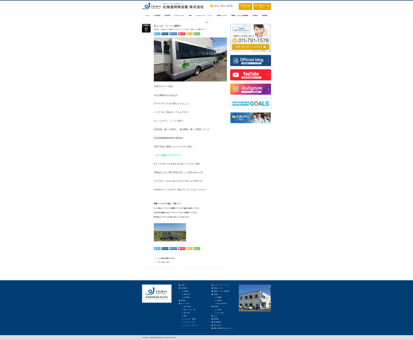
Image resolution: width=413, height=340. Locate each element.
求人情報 (219, 309)
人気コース (193, 29)
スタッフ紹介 (220, 312)
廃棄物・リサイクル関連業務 (239, 15)
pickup (163, 29)
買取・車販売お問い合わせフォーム (223, 328)
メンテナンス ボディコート (191, 325)
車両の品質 (187, 294)
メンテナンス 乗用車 (190, 319)
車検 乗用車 (187, 306)
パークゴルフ (185, 29)
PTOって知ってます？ (164, 262)
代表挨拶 (219, 300)
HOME (182, 285)
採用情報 (264, 15)
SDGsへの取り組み (222, 303)
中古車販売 (157, 15)
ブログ (206, 22)
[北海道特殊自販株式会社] (173, 8)
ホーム (148, 15)
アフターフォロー (179, 15)
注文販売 (186, 291)
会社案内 (255, 15)
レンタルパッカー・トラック (204, 15)
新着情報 (216, 319)
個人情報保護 (217, 322)
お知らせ (156, 29)
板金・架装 (187, 312)
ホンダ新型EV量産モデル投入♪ (166, 258)
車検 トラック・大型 (190, 309)
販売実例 (167, 15)
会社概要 (219, 297)
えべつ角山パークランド (173, 29)
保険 (190, 15)
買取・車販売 (261, 6)
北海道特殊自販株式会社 (157, 337)
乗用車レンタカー (222, 15)
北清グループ (201, 29)
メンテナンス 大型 (189, 322)
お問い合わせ (244, 6)
